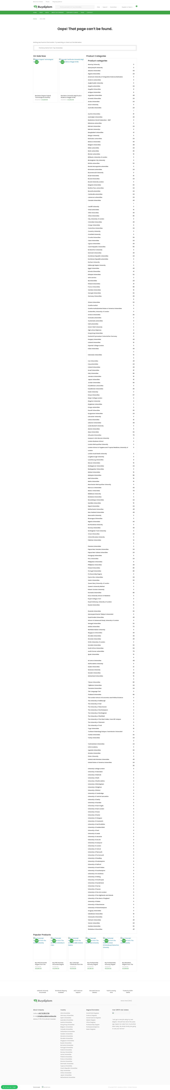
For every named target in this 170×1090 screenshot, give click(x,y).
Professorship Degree (111, 574)
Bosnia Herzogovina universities (111, 166)
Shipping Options (57, 1)
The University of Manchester (111, 707)
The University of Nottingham (111, 713)
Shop (41, 12)
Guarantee (113, 7)
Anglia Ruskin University (111, 83)
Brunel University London (111, 182)
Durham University (111, 262)
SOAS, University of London (111, 642)
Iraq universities (111, 364)
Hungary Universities (111, 339)
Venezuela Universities (111, 917)
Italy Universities (111, 373)
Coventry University (111, 231)
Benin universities (111, 151)
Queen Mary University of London (111, 583)
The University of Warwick (111, 722)
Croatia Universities (111, 237)
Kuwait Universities (111, 410)
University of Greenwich (111, 821)
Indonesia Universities (111, 356)
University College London (111, 769)
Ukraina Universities (111, 753)
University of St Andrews (111, 874)
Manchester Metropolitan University (111, 484)
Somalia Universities (111, 645)
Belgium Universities (111, 145)
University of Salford (111, 864)
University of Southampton (111, 870)
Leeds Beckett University (111, 426)
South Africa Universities (111, 648)
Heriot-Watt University (111, 327)
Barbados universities (111, 139)
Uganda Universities (111, 750)
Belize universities (111, 148)
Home (35, 12)
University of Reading (111, 858)
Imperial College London (111, 345)
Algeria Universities (111, 74)
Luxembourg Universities (111, 460)
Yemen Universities (111, 923)
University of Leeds (111, 833)
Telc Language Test (111, 691)
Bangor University (111, 135)
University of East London (111, 809)
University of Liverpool (111, 843)
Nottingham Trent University (111, 531)
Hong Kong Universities (111, 333)
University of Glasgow (111, 818)
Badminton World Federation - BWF (111, 120)
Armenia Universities (111, 98)
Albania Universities (111, 71)
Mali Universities (111, 478)
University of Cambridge (111, 793)
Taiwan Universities (111, 682)
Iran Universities (111, 361)
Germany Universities (111, 297)
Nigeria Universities (111, 521)
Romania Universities (111, 592)
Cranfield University (111, 234)
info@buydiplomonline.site (46, 1016)
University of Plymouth (111, 852)
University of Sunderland (111, 883)
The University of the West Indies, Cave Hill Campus (111, 719)
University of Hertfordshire (111, 824)
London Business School (111, 441)
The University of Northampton (111, 710)
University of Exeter (111, 815)
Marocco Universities (111, 487)
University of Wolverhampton (111, 907)
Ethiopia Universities (111, 274)
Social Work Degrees (92, 1013)
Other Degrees (90, 1022)
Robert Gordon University (111, 589)
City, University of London (111, 219)
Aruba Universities (111, 101)
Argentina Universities (111, 95)
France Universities (111, 287)
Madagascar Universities (111, 466)
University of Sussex (111, 889)
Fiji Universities (111, 281)
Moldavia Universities (111, 497)
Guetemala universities (111, 321)
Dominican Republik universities (111, 259)
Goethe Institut (111, 305)
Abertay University (111, 64)
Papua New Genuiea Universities (111, 549)
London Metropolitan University (111, 444)
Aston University (111, 105)
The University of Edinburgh (111, 701)
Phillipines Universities (111, 565)
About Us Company (58, 12)
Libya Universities (111, 432)
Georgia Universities (111, 293)
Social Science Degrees (93, 1018)
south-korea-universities (111, 651)
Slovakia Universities (111, 636)
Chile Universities (111, 213)
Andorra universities (111, 80)
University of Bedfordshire (111, 781)
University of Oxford (111, 849)
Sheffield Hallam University (111, 630)
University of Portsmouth (111, 855)
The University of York (111, 725)
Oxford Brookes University (111, 537)
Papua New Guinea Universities (111, 552)
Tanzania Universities (111, 688)
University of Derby (111, 799)
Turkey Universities (111, 739)
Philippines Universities (111, 562)
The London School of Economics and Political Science (111, 697)
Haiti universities (111, 324)
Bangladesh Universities (111, 132)
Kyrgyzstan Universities (111, 413)
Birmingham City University (111, 160)
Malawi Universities (111, 472)
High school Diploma (111, 330)
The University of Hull (111, 704)
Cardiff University (111, 206)
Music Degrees (90, 1029)
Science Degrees (91, 1015)
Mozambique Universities (111, 500)
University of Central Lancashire (111, 796)
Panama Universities (111, 546)
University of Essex (111, 812)
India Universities (111, 350)
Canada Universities (111, 202)
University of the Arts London (111, 892)
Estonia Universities (111, 271)
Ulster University (111, 756)
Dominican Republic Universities (111, 256)
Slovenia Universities (111, 639)
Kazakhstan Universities (111, 389)
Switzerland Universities (111, 677)
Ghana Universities (111, 302)
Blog (47, 12)
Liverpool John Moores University (111, 438)
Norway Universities (111, 528)
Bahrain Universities (111, 126)
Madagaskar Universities (111, 469)
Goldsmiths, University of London (111, 311)
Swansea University (111, 670)
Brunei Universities (111, 179)
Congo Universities (111, 225)
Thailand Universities (111, 694)
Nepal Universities (111, 506)
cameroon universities (111, 197)
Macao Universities (111, 463)
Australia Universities (111, 109)
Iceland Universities (111, 342)
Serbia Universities (111, 626)
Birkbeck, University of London (111, 157)
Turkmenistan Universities (111, 744)
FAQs (98, 7)
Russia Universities (111, 606)
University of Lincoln (111, 840)
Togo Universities (111, 728)
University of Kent (111, 830)
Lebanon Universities (111, 423)
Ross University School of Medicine (111, 596)
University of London (111, 846)
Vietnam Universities (111, 920)
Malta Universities (111, 481)
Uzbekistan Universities (111, 914)
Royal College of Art (111, 599)
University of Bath (111, 778)
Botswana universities (111, 169)
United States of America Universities (111, 764)
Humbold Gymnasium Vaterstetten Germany (111, 336)
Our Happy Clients (72, 12)
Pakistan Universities (111, 541)
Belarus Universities (111, 142)
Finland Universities (111, 284)
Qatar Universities (111, 580)
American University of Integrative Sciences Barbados (111, 77)
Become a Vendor (38, 1)
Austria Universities (111, 114)
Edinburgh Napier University (111, 265)
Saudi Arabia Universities (111, 617)
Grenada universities (111, 318)
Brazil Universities (111, 176)
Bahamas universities (111, 123)
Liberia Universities (111, 429)
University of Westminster (111, 904)
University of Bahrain (111, 775)
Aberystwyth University (111, 67)
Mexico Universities (111, 491)
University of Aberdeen (111, 772)
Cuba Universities (111, 240)
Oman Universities (111, 534)
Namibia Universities (111, 503)
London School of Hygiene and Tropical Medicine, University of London (111, 449)
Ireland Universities (111, 367)
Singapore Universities (111, 633)
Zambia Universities (111, 926)
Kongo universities (111, 407)
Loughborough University (111, 457)
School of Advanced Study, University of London (111, 620)
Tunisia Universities (111, 735)
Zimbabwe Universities (111, 929)
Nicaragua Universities (111, 518)
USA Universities (65, 1013)
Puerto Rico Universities (111, 577)
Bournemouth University (111, 172)
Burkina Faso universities (111, 188)
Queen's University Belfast (111, 586)
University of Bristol (111, 790)
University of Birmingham (111, 784)
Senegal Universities (111, 623)
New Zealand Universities (111, 512)
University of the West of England (111, 898)
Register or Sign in (127, 7)
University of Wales (111, 901)
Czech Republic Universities (111, 247)
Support (105, 7)
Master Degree (90, 1020)
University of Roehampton (111, 861)
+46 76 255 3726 (43, 1013)
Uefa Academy (111, 747)
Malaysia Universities (111, 475)
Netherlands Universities (111, 509)
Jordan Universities (111, 382)
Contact (90, 12)
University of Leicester (111, 836)
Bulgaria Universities (111, 185)
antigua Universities (111, 92)
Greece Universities (111, 315)
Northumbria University (111, 525)
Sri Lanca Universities (111, 660)
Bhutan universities (111, 154)
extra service (111, 277)
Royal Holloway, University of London (111, 602)
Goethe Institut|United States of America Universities (111, 308)
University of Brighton (111, 787)
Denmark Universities (111, 253)
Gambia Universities (111, 290)
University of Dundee (111, 802)
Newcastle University (111, 515)
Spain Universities (111, 655)
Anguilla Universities (111, 89)
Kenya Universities (111, 395)
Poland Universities (111, 568)
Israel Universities (111, 370)
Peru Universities (111, 559)
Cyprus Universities (111, 244)
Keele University (111, 392)
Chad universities (111, 210)
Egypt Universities (111, 268)
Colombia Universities (111, 222)
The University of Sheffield (111, 716)
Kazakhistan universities (111, 386)
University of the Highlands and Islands (111, 895)
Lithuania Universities (111, 435)
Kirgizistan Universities (111, 404)
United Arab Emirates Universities (111, 759)
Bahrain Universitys (111, 129)
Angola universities (111, 86)
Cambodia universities (111, 194)
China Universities (111, 216)
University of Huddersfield (111, 827)
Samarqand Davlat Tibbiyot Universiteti (111, 614)
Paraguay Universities (111, 555)
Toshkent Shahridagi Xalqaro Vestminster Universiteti (111, 731)
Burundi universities (111, 191)
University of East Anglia (111, 806)
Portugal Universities (111, 571)
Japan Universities (111, 379)
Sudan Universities (111, 667)
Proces (47, 1)
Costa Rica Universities (111, 228)
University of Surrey (111, 886)
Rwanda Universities (111, 611)
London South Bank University (111, 454)
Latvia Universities (111, 420)
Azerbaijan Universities (111, 117)
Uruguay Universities (111, 911)
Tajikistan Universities (111, 685)
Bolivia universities (111, 163)
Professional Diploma (92, 1027)
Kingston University (111, 401)
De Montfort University (111, 250)
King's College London (111, 398)
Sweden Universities (111, 673)
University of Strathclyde (111, 880)
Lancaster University (111, 416)
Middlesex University (111, 494)
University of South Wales (111, 867)
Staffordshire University (111, 664)
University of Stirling (111, 877)
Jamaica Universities (111, 376)
